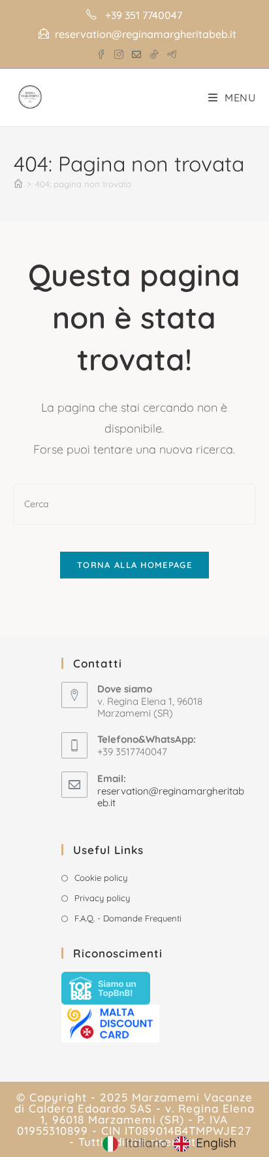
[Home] (18, 184)
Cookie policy (100, 877)
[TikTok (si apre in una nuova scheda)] (154, 51)
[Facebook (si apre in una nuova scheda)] (101, 51)
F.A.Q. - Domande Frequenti (128, 918)
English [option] (216, 1142)
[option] (205, 1144)
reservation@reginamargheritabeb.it (170, 797)
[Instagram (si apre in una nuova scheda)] (119, 51)
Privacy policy (102, 898)
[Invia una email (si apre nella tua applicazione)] (137, 51)
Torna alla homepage (134, 565)
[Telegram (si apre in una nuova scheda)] (169, 51)
